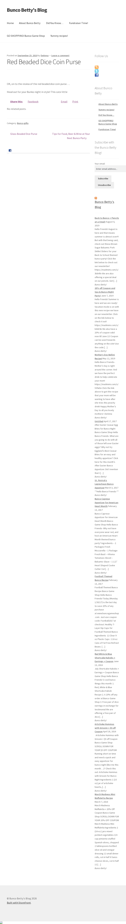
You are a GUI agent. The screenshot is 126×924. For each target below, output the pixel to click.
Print (75, 101)
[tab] (10, 150)
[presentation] (10, 150)
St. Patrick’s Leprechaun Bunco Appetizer (104, 484)
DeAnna (45, 55)
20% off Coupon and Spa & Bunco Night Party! (105, 292)
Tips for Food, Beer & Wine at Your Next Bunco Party (71, 136)
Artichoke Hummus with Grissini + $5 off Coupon (105, 728)
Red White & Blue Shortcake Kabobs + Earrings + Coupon (105, 657)
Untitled (99, 421)
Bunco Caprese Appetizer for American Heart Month (106, 502)
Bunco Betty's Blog (27, 10)
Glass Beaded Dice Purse (23, 134)
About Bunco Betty (29, 23)
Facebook (33, 101)
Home (10, 23)
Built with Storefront (19, 902)
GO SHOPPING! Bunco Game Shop (26, 35)
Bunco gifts (23, 123)
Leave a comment (60, 55)
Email (64, 101)
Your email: (100, 163)
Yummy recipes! (59, 35)
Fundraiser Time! (78, 23)
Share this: (16, 101)
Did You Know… (54, 23)
